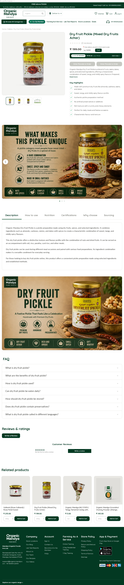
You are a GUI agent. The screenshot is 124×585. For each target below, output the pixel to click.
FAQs (46, 554)
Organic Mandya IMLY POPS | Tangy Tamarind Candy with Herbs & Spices (77, 508)
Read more (74, 77)
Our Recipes (30, 558)
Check (98, 50)
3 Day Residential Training (69, 549)
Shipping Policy (86, 550)
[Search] (43, 13)
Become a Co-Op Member (51, 549)
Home (4, 29)
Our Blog (29, 544)
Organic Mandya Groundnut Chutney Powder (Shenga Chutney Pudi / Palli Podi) (107, 508)
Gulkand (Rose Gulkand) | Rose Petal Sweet (13, 508)
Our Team (30, 555)
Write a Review (11, 436)
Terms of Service (87, 554)
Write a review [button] (79, 451)
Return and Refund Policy (88, 546)
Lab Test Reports (32, 548)
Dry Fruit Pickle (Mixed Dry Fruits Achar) (45, 508)
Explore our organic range (13, 582)
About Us (29, 551)
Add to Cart (21, 518)
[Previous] (5, 161)
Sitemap (84, 557)
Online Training (68, 544)
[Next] (118, 161)
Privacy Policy (86, 541)
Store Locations (32, 541)
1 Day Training (68, 553)
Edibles (10, 29)
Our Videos (30, 562)
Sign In (46, 541)
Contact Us (48, 544)
